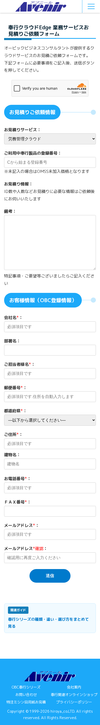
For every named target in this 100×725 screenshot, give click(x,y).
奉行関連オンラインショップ (74, 694)
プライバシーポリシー (74, 702)
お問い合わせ (26, 694)
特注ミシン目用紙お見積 (26, 702)
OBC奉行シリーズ (26, 687)
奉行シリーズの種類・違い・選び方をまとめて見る (48, 623)
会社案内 (74, 687)
